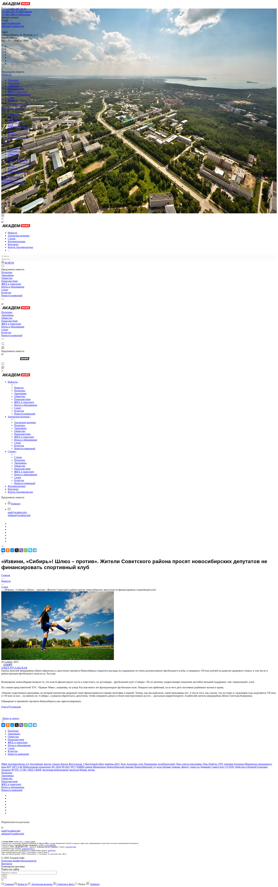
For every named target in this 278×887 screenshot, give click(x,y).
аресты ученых (52, 764)
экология (74, 769)
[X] (17, 550)
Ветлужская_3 (76, 764)
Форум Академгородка (14, 182)
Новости (6, 74)
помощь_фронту (180, 767)
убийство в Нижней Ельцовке (251, 767)
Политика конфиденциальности (19, 860)
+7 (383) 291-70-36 (16, 8)
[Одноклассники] (8, 194)
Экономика (14, 83)
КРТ (9, 767)
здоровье (228, 764)
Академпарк (36, 764)
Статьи (5, 143)
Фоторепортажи (10, 177)
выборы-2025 (112, 764)
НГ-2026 (56, 767)
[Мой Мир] (12, 550)
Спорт (11, 97)
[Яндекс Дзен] (9, 206)
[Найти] (4, 876)
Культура (13, 100)
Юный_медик (87, 769)
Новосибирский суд (145, 767)
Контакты (6, 180)
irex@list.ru (52, 850)
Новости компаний (18, 103)
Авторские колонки (12, 108)
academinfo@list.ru (28, 849)
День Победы (209, 764)
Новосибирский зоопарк (120, 767)
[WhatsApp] (26, 550)
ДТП (220, 764)
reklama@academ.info (12, 26)
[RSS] (2, 553)
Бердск (64, 764)
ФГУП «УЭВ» (19, 769)
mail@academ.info (10, 23)
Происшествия (16, 89)
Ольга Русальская (14, 667)
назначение (45, 767)
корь (3, 767)
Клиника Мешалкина (246, 764)
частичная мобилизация (55, 769)
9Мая (4, 764)
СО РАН (229, 767)
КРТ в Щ (17, 767)
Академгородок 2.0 (18, 764)
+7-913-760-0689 (50, 845)
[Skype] (30, 550)
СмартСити (217, 767)
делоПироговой (166, 764)
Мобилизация (30, 767)
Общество (13, 86)
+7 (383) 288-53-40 (15, 14)
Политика (13, 80)
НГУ (73, 767)
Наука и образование (19, 94)
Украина (6, 769)
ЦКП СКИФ (35, 769)
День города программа (189, 764)
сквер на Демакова (200, 767)
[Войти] (2, 216)
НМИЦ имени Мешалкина (91, 767)
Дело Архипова (129, 764)
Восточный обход (94, 764)
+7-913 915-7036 (70, 847)
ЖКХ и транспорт (18, 91)
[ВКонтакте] (9, 188)
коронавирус (265, 764)
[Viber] (9, 197)
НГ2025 (66, 767)
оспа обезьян (164, 767)
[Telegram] (9, 191)
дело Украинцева (147, 764)
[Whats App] (9, 203)
